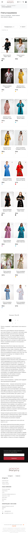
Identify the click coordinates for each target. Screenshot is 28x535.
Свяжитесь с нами (6, 495)
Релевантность (10, 27)
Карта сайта (4, 497)
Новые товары (5, 482)
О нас (3, 492)
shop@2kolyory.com (8, 513)
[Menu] (2, 2)
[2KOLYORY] (14, 469)
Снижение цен (5, 480)
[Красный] (15, 184)
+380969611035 (7, 511)
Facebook (18, 476)
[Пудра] (2, 122)
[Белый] (2, 276)
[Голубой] (2, 184)
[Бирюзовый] (15, 122)
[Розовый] (2, 245)
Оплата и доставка (6, 489)
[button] (14, 478)
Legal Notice (4, 490)
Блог (3, 500)
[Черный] (2, 60)
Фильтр (22, 26)
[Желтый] (15, 91)
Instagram (10, 476)
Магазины (4, 499)
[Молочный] (2, 91)
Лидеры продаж (5, 483)
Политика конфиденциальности (9, 494)
